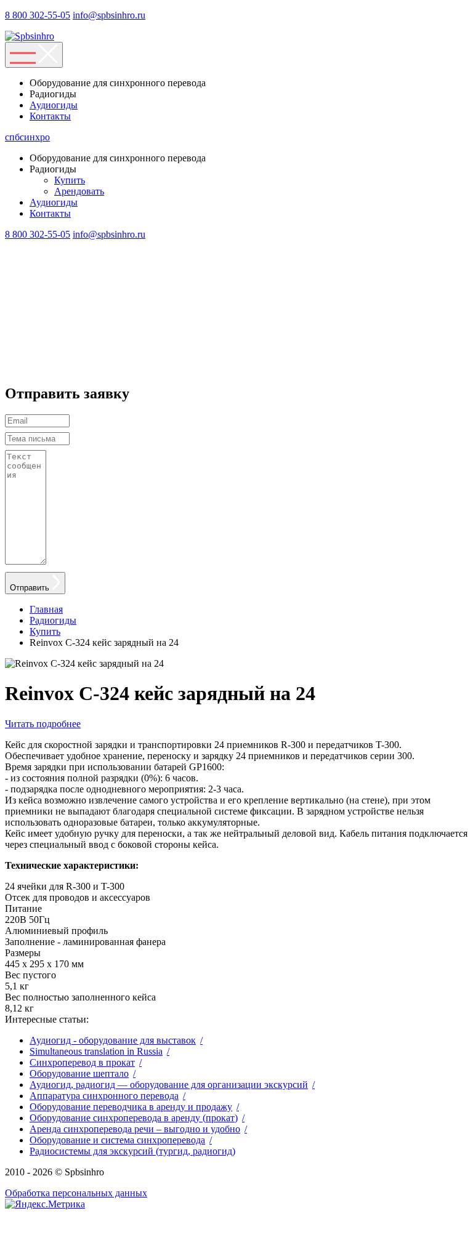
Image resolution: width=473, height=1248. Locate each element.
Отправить (31, 587)
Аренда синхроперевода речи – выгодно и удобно (135, 1129)
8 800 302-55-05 (37, 15)
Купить (69, 180)
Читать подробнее (43, 724)
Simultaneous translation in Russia (96, 1051)
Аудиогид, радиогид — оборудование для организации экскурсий (169, 1084)
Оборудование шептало (79, 1073)
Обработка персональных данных (76, 1193)
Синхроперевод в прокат (82, 1062)
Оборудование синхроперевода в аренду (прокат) (134, 1118)
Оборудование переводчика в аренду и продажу (131, 1106)
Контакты (50, 116)
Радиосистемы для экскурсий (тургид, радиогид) (132, 1151)
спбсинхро (27, 137)
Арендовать (79, 191)
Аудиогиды (54, 105)
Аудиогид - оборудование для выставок (113, 1040)
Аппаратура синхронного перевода (104, 1095)
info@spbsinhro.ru (109, 15)
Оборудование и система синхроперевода (117, 1140)
